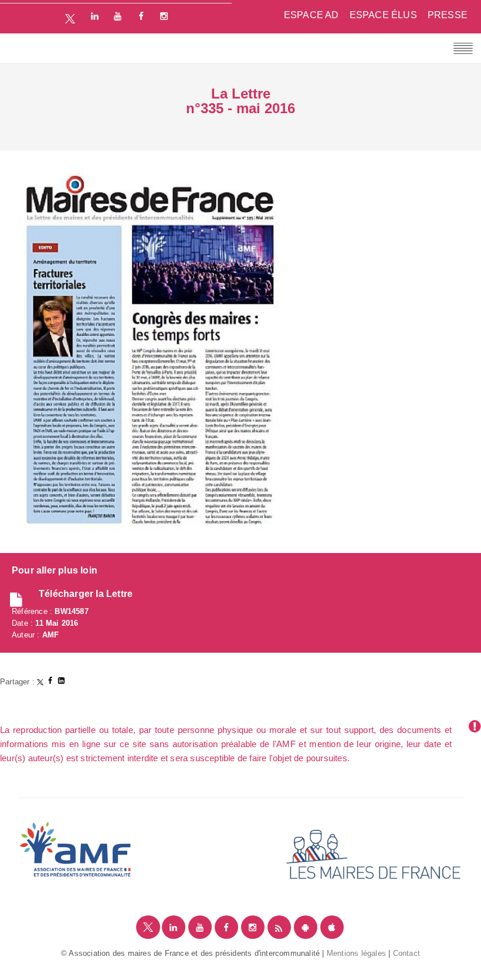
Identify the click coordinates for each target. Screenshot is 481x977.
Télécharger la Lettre (86, 594)
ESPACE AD (311, 15)
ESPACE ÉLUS (383, 15)
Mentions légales (356, 953)
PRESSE (448, 15)
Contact (406, 953)
